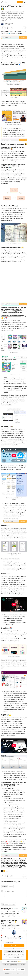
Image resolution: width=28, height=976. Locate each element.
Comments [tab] (4, 886)
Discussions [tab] (12, 904)
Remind (4, 525)
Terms (22, 964)
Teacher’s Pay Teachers (11, 316)
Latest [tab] (6, 904)
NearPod (4, 426)
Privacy (18, 964)
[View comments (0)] (7, 28)
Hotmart (16, 842)
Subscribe (19, 2)
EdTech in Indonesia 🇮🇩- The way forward (9, 909)
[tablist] (7, 886)
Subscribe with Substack (15, 951)
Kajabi (3, 715)
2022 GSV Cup (8, 860)
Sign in (25, 2)
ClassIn (4, 573)
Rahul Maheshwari (9, 23)
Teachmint (11, 842)
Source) (6, 392)
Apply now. (22, 867)
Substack (7, 973)
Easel (10, 397)
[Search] (25, 904)
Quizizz (4, 628)
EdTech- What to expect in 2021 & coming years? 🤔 (9, 921)
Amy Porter (7, 779)
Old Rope (9, 31)
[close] (24, 931)
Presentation (4, 559)
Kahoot (3, 844)
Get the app (21, 969)
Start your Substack (10, 969)
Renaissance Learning (7, 435)
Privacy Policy (16, 957)
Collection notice (14, 966)
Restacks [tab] (11, 886)
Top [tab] (3, 904)
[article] (14, 912)
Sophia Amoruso (17, 779)
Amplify (3, 842)
